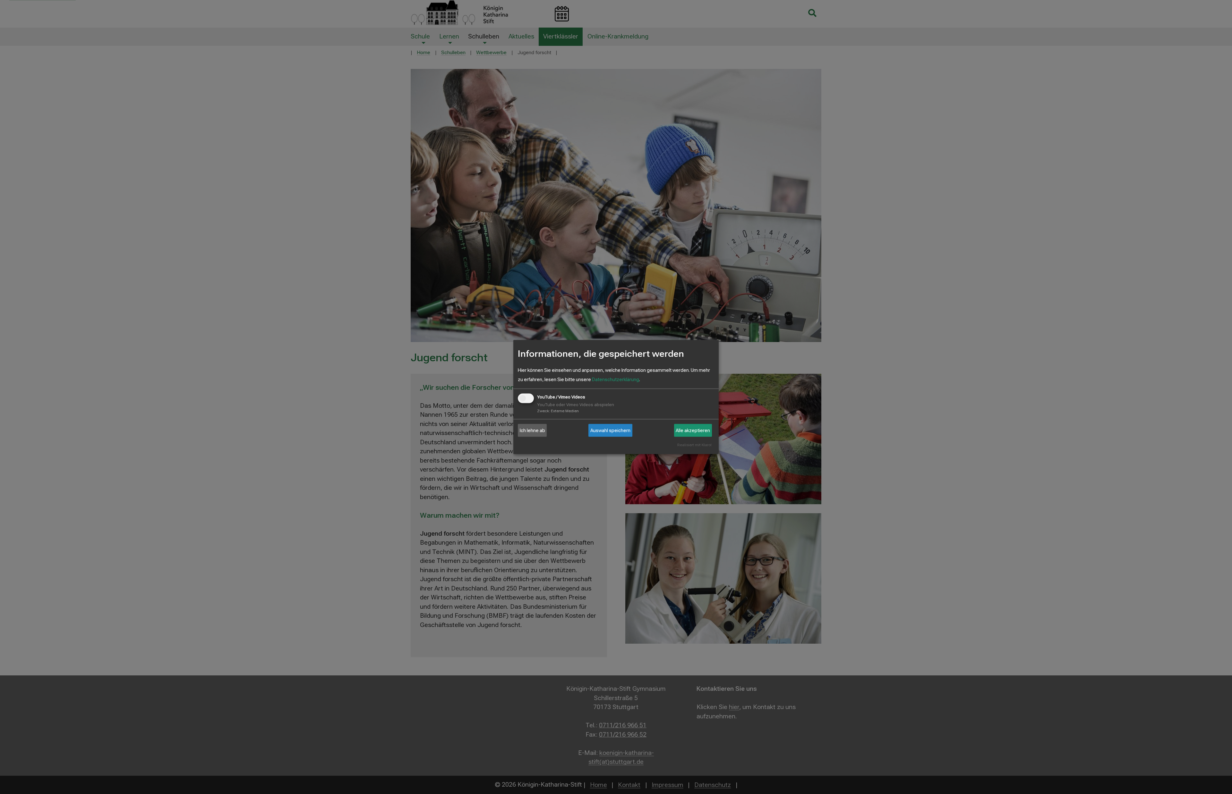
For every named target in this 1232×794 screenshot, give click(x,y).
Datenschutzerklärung (615, 379)
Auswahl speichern (610, 430)
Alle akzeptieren (693, 430)
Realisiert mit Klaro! (694, 445)
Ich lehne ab (532, 430)
